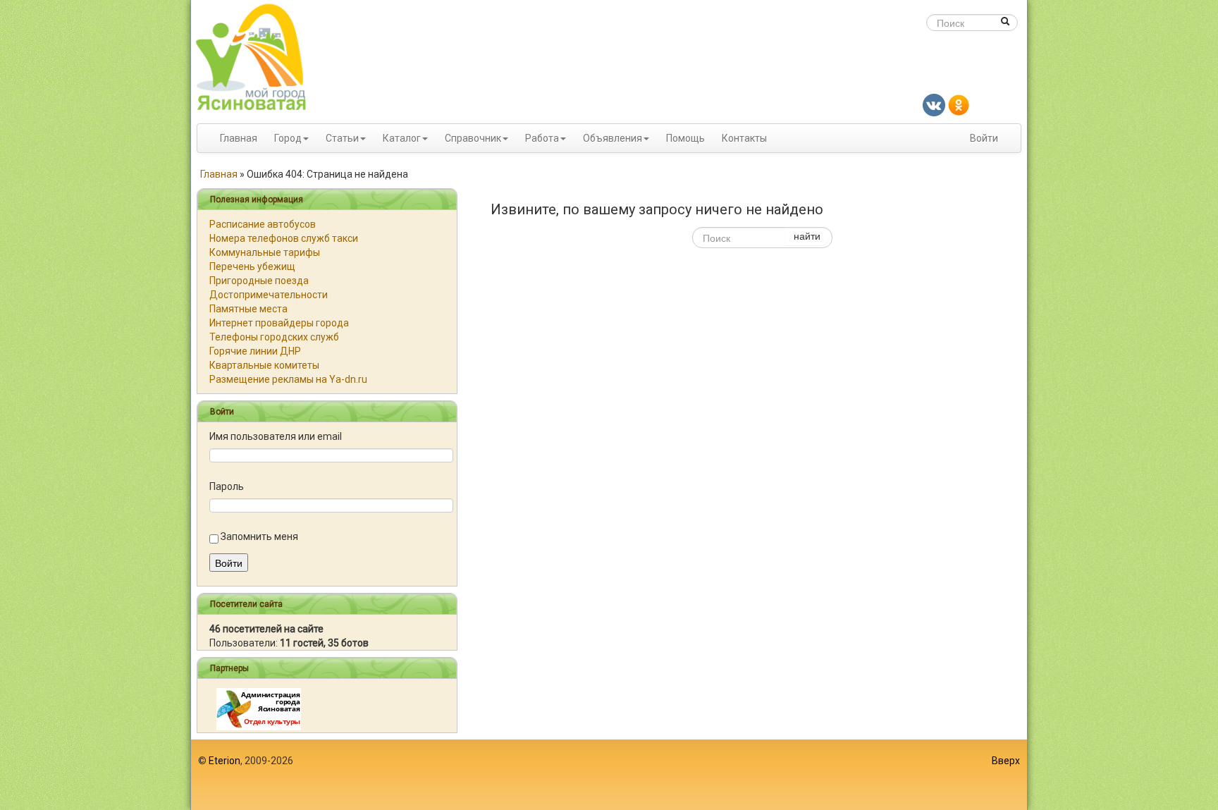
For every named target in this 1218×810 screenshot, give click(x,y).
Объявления (612, 138)
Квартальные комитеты (264, 365)
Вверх (1006, 760)
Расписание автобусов (262, 224)
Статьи (342, 138)
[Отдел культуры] (258, 708)
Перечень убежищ (252, 266)
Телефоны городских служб (274, 337)
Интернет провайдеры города (279, 323)
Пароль (226, 486)
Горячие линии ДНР (255, 351)
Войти (984, 138)
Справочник (473, 138)
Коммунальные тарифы (264, 252)
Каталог (402, 138)
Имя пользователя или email (275, 436)
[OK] (958, 104)
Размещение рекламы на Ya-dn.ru (288, 379)
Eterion (224, 760)
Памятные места (248, 308)
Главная (238, 138)
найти (807, 235)
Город (288, 138)
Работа (542, 138)
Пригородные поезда (259, 280)
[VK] (934, 104)
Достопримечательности (268, 294)
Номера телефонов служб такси (283, 238)
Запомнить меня (259, 536)
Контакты (744, 138)
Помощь (685, 138)
